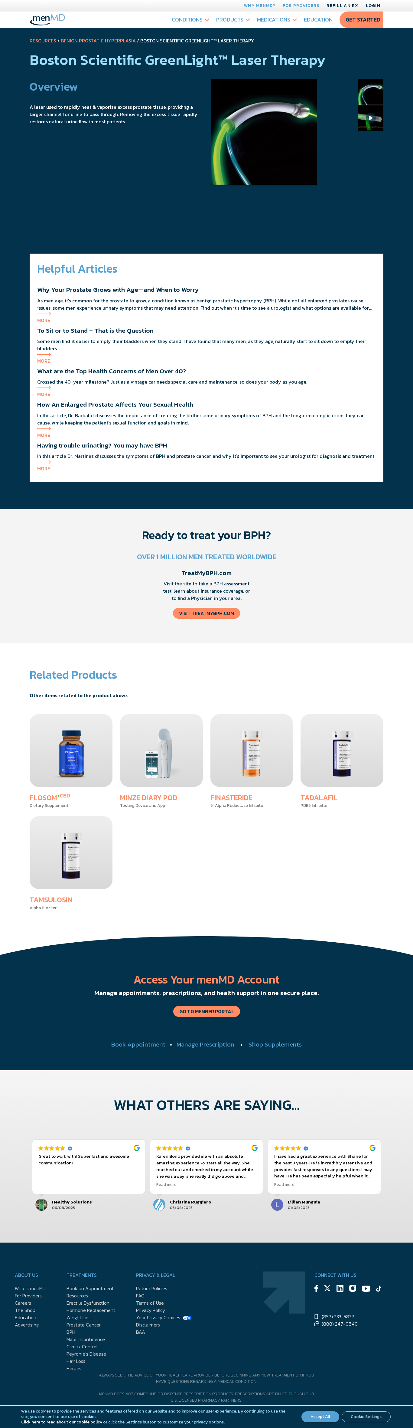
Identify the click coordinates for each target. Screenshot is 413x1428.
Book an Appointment (90, 1288)
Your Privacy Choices (158, 1317)
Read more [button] (166, 1184)
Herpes (74, 1368)
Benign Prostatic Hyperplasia (98, 40)
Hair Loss (76, 1361)
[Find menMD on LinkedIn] (340, 1289)
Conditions (187, 19)
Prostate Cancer (84, 1324)
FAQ (140, 1295)
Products (229, 19)
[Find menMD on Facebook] (316, 1289)
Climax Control (82, 1346)
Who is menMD (30, 1288)
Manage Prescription (205, 1044)
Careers (23, 1303)
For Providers (301, 5)
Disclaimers (148, 1324)
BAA (140, 1332)
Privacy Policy (150, 1310)
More (43, 320)
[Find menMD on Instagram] (352, 1289)
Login (373, 5)
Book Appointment (138, 1044)
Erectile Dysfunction (88, 1303)
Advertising (27, 1324)
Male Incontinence (86, 1339)
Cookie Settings (366, 1416)
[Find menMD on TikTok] (379, 1289)
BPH (71, 1332)
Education (318, 19)
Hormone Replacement (91, 1310)
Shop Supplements (275, 1044)
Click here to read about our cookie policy (61, 1422)
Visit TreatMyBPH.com (206, 613)
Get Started (363, 19)
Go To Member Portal (206, 1011)
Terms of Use (150, 1303)
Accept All (320, 1416)
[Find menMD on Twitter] (327, 1289)
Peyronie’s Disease (86, 1353)
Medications (273, 19)
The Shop (25, 1310)
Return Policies (151, 1288)
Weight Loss (79, 1317)
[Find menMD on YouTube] (366, 1289)
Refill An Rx (342, 5)
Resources (43, 40)
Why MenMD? (259, 5)
